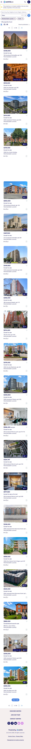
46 (25, 585)
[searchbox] (15, 12)
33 (25, 229)
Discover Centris (15, 711)
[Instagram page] (8, 723)
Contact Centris (15, 719)
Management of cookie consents (15, 740)
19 (25, 520)
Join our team (15, 715)
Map (4, 24)
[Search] (25, 2)
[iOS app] (18, 723)
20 (25, 359)
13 (25, 294)
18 (25, 47)
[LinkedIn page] (15, 723)
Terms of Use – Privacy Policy (15, 736)
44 (25, 617)
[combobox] (15, 12)
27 (25, 391)
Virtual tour (16, 79)
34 (25, 488)
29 (25, 112)
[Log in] (28, 2)
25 (25, 79)
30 (25, 144)
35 (25, 326)
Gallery (1, 24)
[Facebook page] (12, 723)
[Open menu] (1, 2)
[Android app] (22, 723)
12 (25, 456)
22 (25, 197)
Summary (7, 24)
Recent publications (23, 24)
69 (25, 423)
